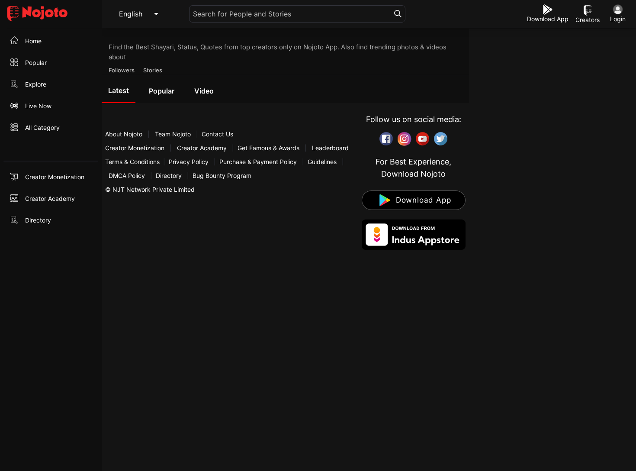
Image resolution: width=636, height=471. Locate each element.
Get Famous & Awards (268, 148)
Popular (161, 91)
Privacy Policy (189, 161)
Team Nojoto (173, 134)
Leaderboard (330, 148)
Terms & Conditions (132, 161)
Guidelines (322, 161)
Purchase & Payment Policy (258, 161)
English (130, 14)
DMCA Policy (127, 175)
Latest (118, 90)
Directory (169, 175)
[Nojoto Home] (51, 14)
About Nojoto (124, 134)
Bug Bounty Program (222, 175)
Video (204, 91)
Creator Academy (201, 148)
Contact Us (217, 134)
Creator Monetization (135, 148)
